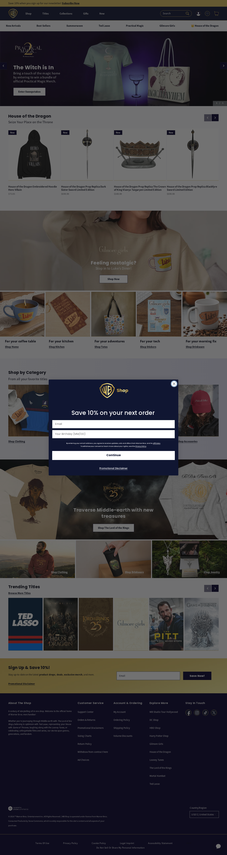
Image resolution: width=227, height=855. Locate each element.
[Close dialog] (174, 384)
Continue (113, 455)
